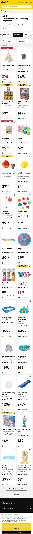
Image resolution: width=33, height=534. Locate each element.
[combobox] (15, 6)
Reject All (16, 528)
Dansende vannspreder (7, 213)
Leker (17, 35)
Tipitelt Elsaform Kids (8, 66)
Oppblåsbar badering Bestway (8, 394)
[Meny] (31, 2)
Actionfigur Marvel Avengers (7, 103)
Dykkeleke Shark (6, 249)
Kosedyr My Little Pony (24, 283)
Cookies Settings (16, 532)
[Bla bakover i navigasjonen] (2, 34)
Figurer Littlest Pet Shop (9, 430)
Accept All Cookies (16, 525)
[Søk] (30, 6)
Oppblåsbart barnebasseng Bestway (21, 320)
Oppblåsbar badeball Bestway (23, 175)
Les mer (5, 28)
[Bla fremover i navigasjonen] (31, 34)
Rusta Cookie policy (11, 521)
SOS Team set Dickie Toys (23, 104)
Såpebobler (5, 283)
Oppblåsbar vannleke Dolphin (23, 431)
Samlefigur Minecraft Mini (8, 175)
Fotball (19, 249)
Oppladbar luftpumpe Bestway (23, 67)
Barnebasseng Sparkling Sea (21, 358)
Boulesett (20, 139)
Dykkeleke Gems (22, 212)
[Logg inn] (19, 2)
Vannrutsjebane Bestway (22, 394)
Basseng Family (6, 318)
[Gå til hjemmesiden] (5, 2)
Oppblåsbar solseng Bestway (8, 468)
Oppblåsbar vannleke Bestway (8, 358)
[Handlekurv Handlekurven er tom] (27, 2)
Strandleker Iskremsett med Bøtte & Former (24, 468)
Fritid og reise (5, 11)
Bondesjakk (5, 139)
